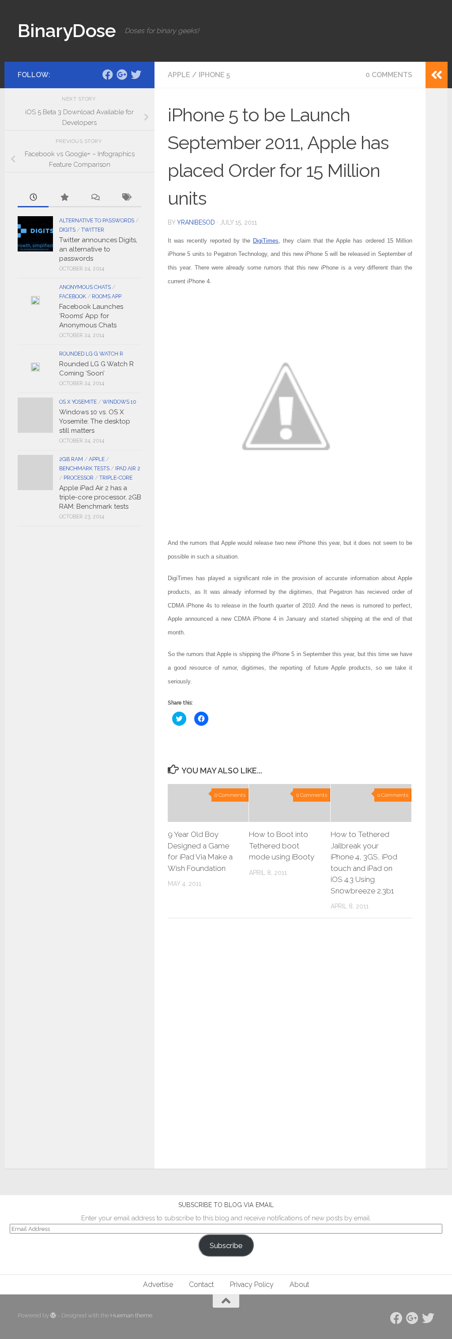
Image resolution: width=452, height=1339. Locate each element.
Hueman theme (131, 1315)
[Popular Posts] (64, 197)
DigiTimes (266, 240)
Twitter (92, 230)
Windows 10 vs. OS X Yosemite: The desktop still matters (94, 421)
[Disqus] (290, 1046)
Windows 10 (119, 402)
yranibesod (196, 222)
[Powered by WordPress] (53, 1315)
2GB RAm (71, 459)
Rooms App (106, 296)
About (299, 1284)
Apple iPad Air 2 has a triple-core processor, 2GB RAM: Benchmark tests (100, 497)
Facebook (72, 296)
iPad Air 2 (127, 468)
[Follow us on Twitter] (136, 74)
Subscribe (226, 1245)
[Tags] (125, 197)
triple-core (115, 478)
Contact (201, 1284)
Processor (79, 478)
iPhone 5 (214, 75)
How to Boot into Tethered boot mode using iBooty (281, 845)
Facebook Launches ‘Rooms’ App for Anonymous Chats (91, 316)
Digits (67, 230)
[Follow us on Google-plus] (122, 74)
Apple (179, 75)
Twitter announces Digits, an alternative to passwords (98, 249)
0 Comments (388, 75)
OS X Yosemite (78, 402)
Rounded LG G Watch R (91, 354)
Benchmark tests (84, 468)
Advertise (158, 1284)
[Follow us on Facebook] (107, 74)
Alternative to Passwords (96, 221)
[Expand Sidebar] (437, 75)
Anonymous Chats (85, 287)
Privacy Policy (252, 1284)
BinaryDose (67, 30)
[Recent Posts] (33, 197)
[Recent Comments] (94, 197)
